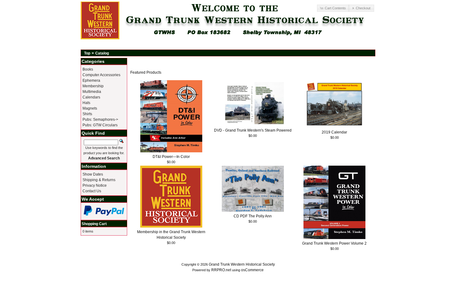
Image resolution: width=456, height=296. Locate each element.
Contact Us (92, 191)
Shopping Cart (94, 224)
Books (88, 69)
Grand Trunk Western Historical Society (242, 264)
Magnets (90, 108)
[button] (333, 8)
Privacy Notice (95, 185)
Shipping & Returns (99, 180)
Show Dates (93, 174)
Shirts (87, 114)
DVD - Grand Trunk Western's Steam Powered (253, 130)
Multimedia (92, 91)
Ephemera (91, 80)
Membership (93, 86)
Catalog (102, 53)
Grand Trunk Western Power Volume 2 (334, 243)
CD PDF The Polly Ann (253, 216)
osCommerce (252, 270)
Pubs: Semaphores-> (100, 119)
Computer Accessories (101, 75)
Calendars (91, 97)
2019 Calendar (334, 132)
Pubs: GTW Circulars (100, 125)
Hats (86, 103)
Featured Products (145, 72)
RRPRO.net (221, 270)
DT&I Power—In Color (171, 157)
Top (87, 53)
